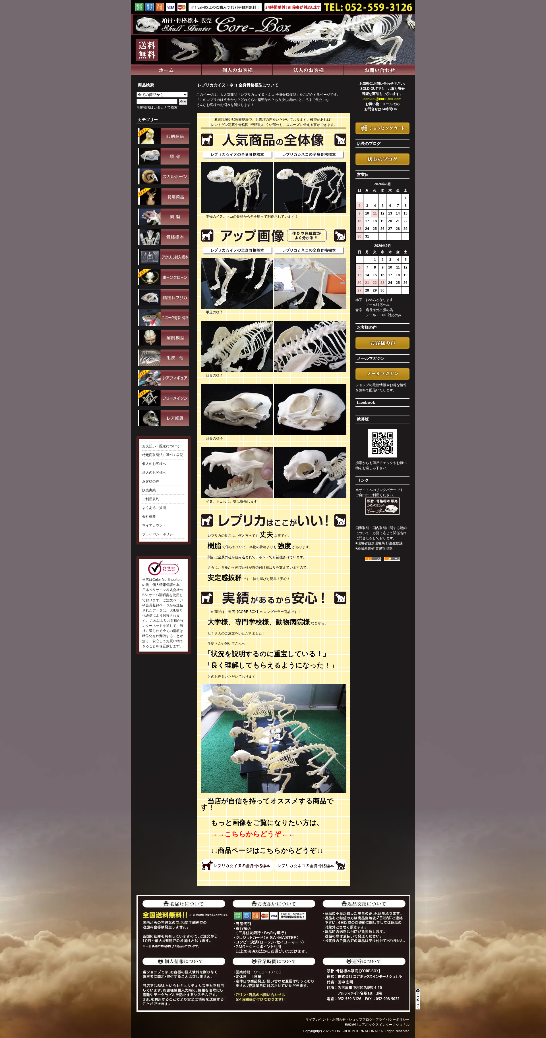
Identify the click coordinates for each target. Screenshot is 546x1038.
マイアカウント (154, 525)
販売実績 (149, 490)
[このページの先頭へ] (418, 995)
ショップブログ (361, 1020)
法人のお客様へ (154, 473)
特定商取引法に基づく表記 (162, 455)
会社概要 (149, 517)
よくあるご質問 (154, 508)
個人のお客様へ (154, 464)
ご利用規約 (150, 499)
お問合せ (339, 1020)
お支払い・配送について (161, 446)
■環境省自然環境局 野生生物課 (379, 543)
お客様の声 (150, 481)
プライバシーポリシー (159, 534)
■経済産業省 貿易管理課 (373, 548)
